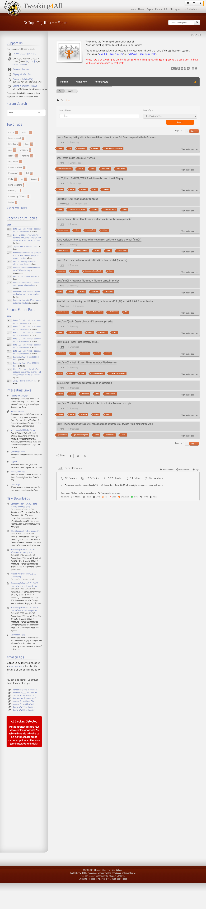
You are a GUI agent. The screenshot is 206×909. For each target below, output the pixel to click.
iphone (34, 179)
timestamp (81, 148)
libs (97, 394)
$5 (27, 61)
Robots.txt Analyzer (19, 395)
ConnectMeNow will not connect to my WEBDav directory (27, 269)
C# (126, 312)
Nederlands (192, 9)
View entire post (188, 149)
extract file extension (118, 373)
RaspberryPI (13, 173)
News (141, 9)
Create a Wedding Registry (24, 707)
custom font (91, 230)
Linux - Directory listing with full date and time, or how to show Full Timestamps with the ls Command (106, 137)
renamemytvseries (64, 169)
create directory (75, 332)
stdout (96, 414)
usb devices (110, 435)
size (73, 353)
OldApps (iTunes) (18, 451)
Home (133, 9)
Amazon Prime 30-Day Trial (24, 695)
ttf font (104, 230)
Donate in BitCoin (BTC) (23, 79)
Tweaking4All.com (115, 870)
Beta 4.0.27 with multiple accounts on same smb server (139, 485)
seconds (95, 148)
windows (24, 150)
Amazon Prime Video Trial (23, 704)
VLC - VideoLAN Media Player (23, 430)
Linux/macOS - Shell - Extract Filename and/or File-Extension (86, 362)
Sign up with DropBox (22, 74)
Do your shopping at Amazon (25, 53)
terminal (85, 353)
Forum (158, 9)
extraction (109, 292)
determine (85, 394)
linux (60, 148)
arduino (25, 132)
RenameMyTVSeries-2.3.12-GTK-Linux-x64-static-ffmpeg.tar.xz (24, 585)
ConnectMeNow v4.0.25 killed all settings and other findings (26, 284)
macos (60, 189)
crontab (74, 271)
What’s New (81, 81)
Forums (64, 81)
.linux (72, 394)
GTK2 (95, 210)
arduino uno (13, 161)
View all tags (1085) (17, 208)
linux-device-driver (95, 312)
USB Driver (113, 312)
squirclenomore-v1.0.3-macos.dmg (26, 531)
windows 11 (13, 190)
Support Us (20, 743)
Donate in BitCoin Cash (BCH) (25, 85)
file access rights (110, 210)
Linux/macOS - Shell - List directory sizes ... (77, 342)
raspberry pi (62, 312)
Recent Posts (101, 81)
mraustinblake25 (90, 485)
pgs (95, 189)
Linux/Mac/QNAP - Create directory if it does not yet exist (84, 321)
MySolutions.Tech (18, 471)
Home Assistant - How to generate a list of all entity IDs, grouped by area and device (27, 255)
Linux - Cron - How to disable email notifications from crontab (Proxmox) (91, 260)
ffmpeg (83, 189)
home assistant (63, 251)
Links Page (15, 484)
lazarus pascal (63, 230)
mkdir (90, 332)
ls (70, 148)
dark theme (121, 169)
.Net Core (78, 312)
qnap (97, 435)
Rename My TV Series (77, 210)
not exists (103, 332)
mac (115, 332)
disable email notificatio (93, 271)
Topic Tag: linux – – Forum (47, 22)
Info (166, 9)
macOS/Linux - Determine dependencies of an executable (84, 383)
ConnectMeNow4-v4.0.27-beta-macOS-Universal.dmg (24, 505)
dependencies (110, 394)
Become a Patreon (21, 69)
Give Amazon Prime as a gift (24, 698)
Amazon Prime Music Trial (23, 701)
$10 (31, 61)
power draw (62, 435)
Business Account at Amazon (25, 692)
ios (22, 179)
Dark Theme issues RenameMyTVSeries (75, 158)
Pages (149, 9)
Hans (62, 142)
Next (193, 131)
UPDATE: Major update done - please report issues (24, 263)
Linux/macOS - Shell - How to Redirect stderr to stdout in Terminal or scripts (93, 403)
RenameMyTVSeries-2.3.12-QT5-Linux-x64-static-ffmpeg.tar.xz (24, 609)
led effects (13, 144)
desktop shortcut (82, 251)
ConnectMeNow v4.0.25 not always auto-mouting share (27, 301)
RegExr (14, 461)
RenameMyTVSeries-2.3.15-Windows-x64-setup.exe (22, 551)
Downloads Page (18, 634)
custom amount (19, 64)
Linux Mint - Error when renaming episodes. (77, 199)
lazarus (11, 155)
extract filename (97, 373)
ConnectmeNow (15, 167)
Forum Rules (127, 45)
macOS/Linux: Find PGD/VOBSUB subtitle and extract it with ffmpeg (89, 178)
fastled (11, 202)
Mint (125, 210)
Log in (176, 9)
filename (95, 292)
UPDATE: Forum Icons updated (25, 276)
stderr (108, 414)
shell (59, 292)
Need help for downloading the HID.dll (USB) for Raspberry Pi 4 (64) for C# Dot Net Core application (104, 301)
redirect (84, 414)
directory (61, 353)
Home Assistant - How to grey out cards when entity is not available (26, 293)
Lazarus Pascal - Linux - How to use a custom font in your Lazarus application (94, 219)
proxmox (61, 271)
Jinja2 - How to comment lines (25, 246)
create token (122, 251)
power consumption (81, 435)
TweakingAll (43, 6)
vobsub (106, 189)
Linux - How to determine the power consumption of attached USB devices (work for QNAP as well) (104, 424)
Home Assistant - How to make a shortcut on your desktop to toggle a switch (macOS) (98, 239)
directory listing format (114, 148)
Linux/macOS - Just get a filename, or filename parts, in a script (87, 280)
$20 (35, 61)
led (27, 173)
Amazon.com (15, 666)
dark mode (105, 169)
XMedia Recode (17, 411)
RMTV (81, 169)
